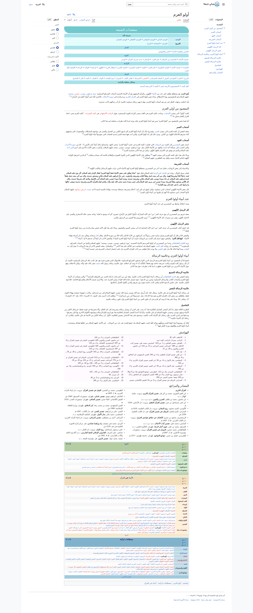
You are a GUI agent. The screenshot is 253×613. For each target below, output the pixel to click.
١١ (149, 217)
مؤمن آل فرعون (138, 528)
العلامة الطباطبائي (178, 243)
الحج (119, 564)
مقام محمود (129, 550)
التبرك (149, 43)
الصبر (157, 131)
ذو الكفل (126, 459)
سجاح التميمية (161, 467)
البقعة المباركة (171, 517)
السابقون (120, 571)
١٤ (180, 245)
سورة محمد (121, 495)
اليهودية (161, 456)
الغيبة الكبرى (122, 67)
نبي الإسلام (166, 59)
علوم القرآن (183, 553)
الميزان (118, 78)
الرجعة (93, 67)
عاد (162, 520)
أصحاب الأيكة (110, 520)
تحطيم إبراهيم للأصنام (90, 523)
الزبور (158, 464)
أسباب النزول (139, 553)
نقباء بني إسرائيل (126, 520)
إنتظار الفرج (110, 67)
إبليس (163, 571)
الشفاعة (157, 43)
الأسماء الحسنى (155, 571)
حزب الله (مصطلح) (106, 567)
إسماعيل (142, 459)
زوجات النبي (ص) (146, 504)
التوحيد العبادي (121, 39)
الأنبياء (154, 94)
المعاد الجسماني (156, 78)
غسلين (128, 548)
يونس (111, 459)
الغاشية (139, 548)
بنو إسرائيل (172, 520)
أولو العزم (177, 583)
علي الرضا (158, 173)
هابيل (173, 507)
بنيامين (159, 507)
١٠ (139, 192)
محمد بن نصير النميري (88, 467)
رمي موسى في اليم (169, 525)
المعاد (126, 74)
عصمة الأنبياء (184, 59)
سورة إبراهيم (146, 495)
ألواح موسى (171, 532)
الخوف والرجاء (150, 556)
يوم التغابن (90, 548)
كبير (53, 38)
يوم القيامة (110, 78)
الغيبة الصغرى (134, 67)
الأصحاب (167, 113)
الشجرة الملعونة (149, 528)
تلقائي (52, 61)
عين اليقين (163, 559)
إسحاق (83, 459)
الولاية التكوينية (163, 67)
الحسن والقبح (183, 51)
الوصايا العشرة (88, 530)
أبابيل (75, 571)
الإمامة (126, 63)
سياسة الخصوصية (219, 600)
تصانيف (185, 583)
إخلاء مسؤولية (195, 600)
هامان (157, 514)
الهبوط (102, 571)
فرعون (163, 514)
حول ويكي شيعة (206, 600)
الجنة (87, 78)
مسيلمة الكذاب (170, 467)
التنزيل (167, 553)
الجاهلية (142, 571)
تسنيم (150, 548)
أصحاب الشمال (140, 567)
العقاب (94, 78)
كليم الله (149, 491)
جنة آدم (121, 528)
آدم (147, 459)
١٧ (87, 276)
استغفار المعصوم (77, 530)
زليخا (154, 504)
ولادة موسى (119, 525)
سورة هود (163, 495)
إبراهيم (89, 94)
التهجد (125, 559)
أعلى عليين (147, 550)
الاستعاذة (148, 559)
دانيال (145, 461)
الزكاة (124, 564)
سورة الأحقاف (108, 97)
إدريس (116, 459)
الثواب (101, 78)
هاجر (158, 504)
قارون (168, 514)
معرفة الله (138, 474)
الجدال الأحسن (105, 574)
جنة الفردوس (138, 550)
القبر (180, 78)
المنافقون (161, 569)
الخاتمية (174, 59)
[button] (223, 4)
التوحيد (178, 39)
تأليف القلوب (145, 564)
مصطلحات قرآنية (164, 583)
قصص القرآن (171, 523)
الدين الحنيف (169, 571)
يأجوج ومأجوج (145, 523)
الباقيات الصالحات (164, 574)
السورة (110, 553)
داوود (77, 459)
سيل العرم (123, 523)
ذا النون (168, 491)
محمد (98, 263)
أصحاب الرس (156, 520)
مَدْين (136, 517)
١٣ (76, 238)
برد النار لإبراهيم (112, 498)
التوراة (168, 464)
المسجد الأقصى (153, 517)
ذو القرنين (164, 532)
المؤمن (151, 561)
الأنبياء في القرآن (117, 474)
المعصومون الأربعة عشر (169, 86)
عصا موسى (135, 498)
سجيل (70, 571)
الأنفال (153, 564)
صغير (53, 29)
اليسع (154, 461)
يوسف (106, 459)
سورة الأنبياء (166, 470)
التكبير (156, 561)
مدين (134, 520)
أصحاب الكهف (169, 569)
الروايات (158, 145)
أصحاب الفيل (130, 567)
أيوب (73, 459)
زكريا (91, 459)
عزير (170, 461)
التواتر (186, 249)
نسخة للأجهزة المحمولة (181, 600)
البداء (174, 51)
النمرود (173, 514)
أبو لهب (147, 514)
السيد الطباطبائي (169, 277)
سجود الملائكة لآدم (113, 523)
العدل (126, 48)
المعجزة (162, 453)
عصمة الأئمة (176, 67)
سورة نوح (114, 495)
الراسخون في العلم (93, 567)
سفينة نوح (115, 528)
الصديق (98, 559)
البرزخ (186, 78)
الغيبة (144, 67)
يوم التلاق (82, 548)
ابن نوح (164, 507)
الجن (114, 567)
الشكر (104, 559)
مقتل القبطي (102, 523)
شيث (89, 189)
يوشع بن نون (157, 489)
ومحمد (70, 94)
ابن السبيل (159, 564)
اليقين (160, 249)
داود (80, 486)
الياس (121, 459)
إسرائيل (144, 491)
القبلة (107, 571)
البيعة (165, 147)
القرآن (173, 464)
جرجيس (140, 461)
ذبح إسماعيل (162, 523)
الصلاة (129, 564)
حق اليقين (170, 559)
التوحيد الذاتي (162, 39)
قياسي (52, 34)
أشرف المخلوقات (142, 574)
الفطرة (136, 556)
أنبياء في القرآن (150, 583)
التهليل (161, 561)
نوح (94, 94)
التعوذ (147, 571)
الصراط (138, 78)
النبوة (126, 55)
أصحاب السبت (146, 520)
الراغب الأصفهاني (106, 113)
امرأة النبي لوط (132, 530)
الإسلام (167, 456)
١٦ (84, 248)
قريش (139, 520)
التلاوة (171, 553)
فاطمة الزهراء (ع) (150, 507)
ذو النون (159, 461)
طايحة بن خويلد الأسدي (148, 467)
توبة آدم (68, 530)
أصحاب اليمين (121, 567)
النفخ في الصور (170, 78)
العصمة (186, 67)
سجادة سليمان (114, 530)
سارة (162, 504)
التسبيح (136, 559)
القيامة (185, 549)
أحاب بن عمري (132, 514)
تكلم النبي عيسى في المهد (98, 498)
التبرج (138, 564)
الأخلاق (185, 560)
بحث (129, 4)
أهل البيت (185, 86)
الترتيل (146, 553)
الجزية (134, 564)
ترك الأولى (151, 470)
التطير (171, 561)
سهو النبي (158, 470)
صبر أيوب (158, 530)
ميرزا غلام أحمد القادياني (103, 467)
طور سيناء (162, 517)
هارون (136, 486)
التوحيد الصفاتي (149, 39)
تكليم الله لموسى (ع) (124, 498)
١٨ (117, 295)
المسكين (170, 564)
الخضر (173, 528)
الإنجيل (163, 464)
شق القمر (152, 498)
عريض (52, 52)
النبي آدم (70, 147)
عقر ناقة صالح (142, 530)
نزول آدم (80, 523)
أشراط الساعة (169, 548)
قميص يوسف (97, 528)
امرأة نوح (168, 504)
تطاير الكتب (128, 78)
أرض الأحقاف (143, 517)
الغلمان (122, 548)
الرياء (108, 559)
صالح (131, 459)
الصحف (152, 464)
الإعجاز (147, 59)
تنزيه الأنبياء (143, 470)
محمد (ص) (172, 459)
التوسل (164, 43)
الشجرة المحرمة (154, 532)
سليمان (165, 461)
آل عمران (72, 567)
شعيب (136, 459)
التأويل (121, 553)
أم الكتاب (151, 553)
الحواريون (85, 528)
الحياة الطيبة (114, 574)
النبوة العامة (134, 453)
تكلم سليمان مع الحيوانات (101, 530)
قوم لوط (146, 569)
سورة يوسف (155, 495)
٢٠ (156, 325)
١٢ (184, 230)
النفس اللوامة (71, 559)
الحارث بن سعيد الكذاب (133, 467)
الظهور (101, 67)
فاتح (53, 65)
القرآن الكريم (131, 97)
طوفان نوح (153, 523)
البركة (118, 556)
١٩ (169, 317)
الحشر (145, 78)
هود (174, 461)
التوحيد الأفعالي (135, 39)
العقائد (185, 556)
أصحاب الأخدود (169, 567)
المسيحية (155, 456)
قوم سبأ (117, 520)
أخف (211, 19)
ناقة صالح (164, 498)
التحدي (116, 553)
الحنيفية (173, 456)
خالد (150, 461)
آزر (80, 528)
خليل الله (137, 491)
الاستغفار (142, 559)
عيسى (77, 94)
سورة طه (138, 495)
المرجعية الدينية (146, 86)
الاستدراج (170, 556)
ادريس (83, 189)
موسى (83, 94)
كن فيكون (124, 556)
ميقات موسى (72, 523)
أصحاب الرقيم (150, 567)
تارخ (90, 528)
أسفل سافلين (156, 550)
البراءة (79, 67)
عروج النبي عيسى (142, 532)
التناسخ (75, 78)
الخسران (126, 571)
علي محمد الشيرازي (118, 467)
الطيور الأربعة (144, 498)
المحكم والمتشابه (98, 553)
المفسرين (176, 145)
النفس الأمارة (80, 559)
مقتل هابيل (123, 530)
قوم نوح (102, 520)
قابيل (169, 507)
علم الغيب (155, 59)
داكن (53, 70)
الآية (105, 553)
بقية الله (130, 556)
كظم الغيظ (119, 559)
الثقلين (80, 571)
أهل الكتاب (128, 528)
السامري (141, 514)
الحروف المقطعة (129, 553)
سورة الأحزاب (70, 145)
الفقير (165, 564)
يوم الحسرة (74, 548)
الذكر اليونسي (106, 528)
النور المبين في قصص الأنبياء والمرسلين (127, 470)
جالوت (153, 514)
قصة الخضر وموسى (134, 523)
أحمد (173, 491)
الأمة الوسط (131, 574)
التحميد (166, 561)
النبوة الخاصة (126, 453)
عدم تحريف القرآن (135, 59)
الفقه (185, 564)
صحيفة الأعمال (108, 548)
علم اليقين (155, 559)
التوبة (113, 559)
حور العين (156, 548)
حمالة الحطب (135, 571)
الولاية (86, 67)
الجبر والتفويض (164, 51)
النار (81, 78)
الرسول (142, 556)
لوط (69, 459)
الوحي (123, 59)
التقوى (130, 559)
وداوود (77, 189)
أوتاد (172, 574)
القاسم (142, 507)
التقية (156, 86)
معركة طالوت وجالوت (155, 525)
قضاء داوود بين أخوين (130, 525)
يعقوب (101, 459)
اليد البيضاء (172, 498)
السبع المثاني (159, 553)
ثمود (166, 520)
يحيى (87, 459)
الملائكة (117, 548)
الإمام (164, 173)
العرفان (179, 560)
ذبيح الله (162, 491)
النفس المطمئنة (90, 559)
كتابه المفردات (90, 113)
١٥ (114, 245)
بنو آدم (156, 574)
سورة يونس (171, 495)
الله (97, 235)
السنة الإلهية (123, 574)
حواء (173, 504)
